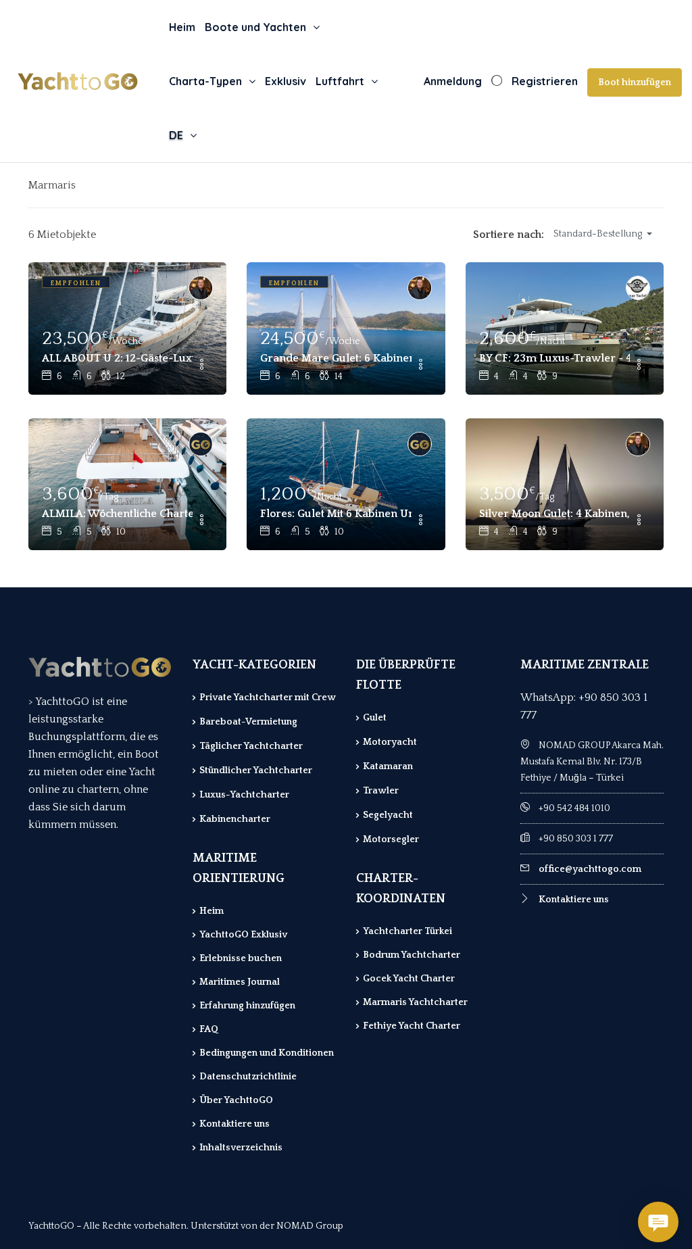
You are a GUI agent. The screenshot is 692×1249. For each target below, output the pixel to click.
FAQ (208, 1029)
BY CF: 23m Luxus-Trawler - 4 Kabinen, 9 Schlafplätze (554, 358)
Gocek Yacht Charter (409, 978)
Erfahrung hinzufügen (247, 1005)
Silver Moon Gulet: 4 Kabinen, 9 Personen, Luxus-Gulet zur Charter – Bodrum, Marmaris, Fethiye (554, 514)
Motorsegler (391, 839)
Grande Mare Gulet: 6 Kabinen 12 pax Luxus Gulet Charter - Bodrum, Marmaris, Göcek (335, 358)
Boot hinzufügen (634, 82)
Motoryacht (390, 742)
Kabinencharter (234, 819)
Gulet (375, 717)
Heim (182, 27)
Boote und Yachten (255, 27)
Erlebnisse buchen (240, 958)
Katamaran (388, 766)
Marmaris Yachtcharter (415, 1002)
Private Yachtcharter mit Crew (267, 697)
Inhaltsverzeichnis (240, 1147)
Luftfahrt (340, 81)
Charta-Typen (205, 81)
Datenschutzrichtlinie (248, 1076)
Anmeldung (453, 81)
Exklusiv (285, 81)
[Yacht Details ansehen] (127, 328)
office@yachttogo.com (590, 869)
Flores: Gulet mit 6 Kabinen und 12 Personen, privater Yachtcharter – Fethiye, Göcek (335, 514)
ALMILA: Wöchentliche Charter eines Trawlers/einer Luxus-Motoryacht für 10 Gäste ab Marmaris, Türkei (117, 514)
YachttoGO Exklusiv (243, 934)
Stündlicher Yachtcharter (255, 770)
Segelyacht (388, 815)
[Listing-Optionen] (201, 365)
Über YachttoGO (236, 1100)
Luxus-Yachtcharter (244, 794)
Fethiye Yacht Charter (411, 1026)
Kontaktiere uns (234, 1124)
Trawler (381, 790)
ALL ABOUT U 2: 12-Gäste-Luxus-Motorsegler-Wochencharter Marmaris (117, 358)
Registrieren (545, 81)
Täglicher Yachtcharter (251, 746)
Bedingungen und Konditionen (266, 1053)
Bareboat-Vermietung (248, 721)
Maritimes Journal (239, 982)
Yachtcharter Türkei (407, 931)
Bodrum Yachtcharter (411, 955)
